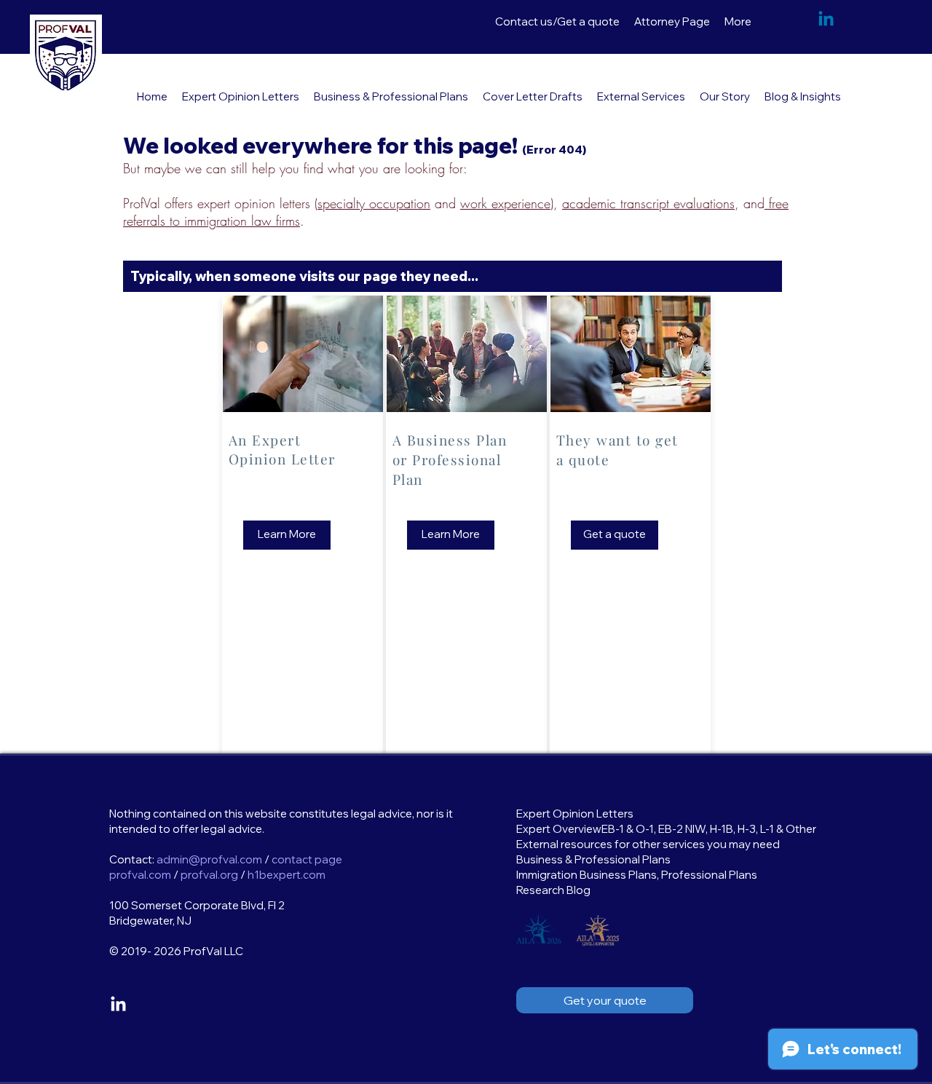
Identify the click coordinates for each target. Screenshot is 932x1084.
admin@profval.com (209, 859)
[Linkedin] (826, 20)
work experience (505, 203)
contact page (307, 859)
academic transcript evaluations (648, 203)
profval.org (209, 875)
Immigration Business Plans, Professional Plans (636, 875)
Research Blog (553, 890)
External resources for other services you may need (648, 844)
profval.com (140, 875)
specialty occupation (373, 203)
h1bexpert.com (286, 875)
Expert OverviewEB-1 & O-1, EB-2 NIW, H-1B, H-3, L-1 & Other (666, 829)
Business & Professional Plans (593, 859)
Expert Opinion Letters (574, 813)
